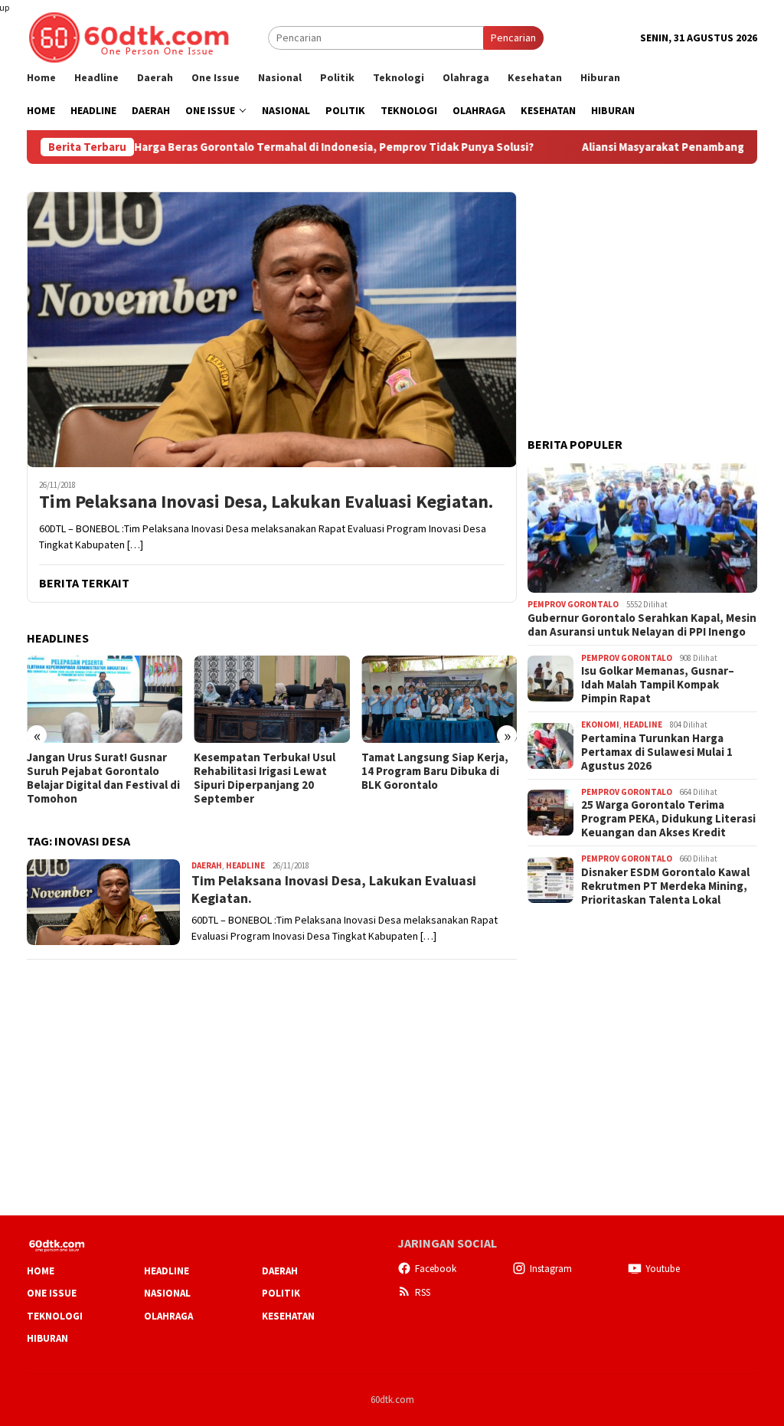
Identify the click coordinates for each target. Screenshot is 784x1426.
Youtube (662, 1268)
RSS (422, 1292)
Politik (281, 1293)
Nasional (167, 1293)
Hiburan (47, 1338)
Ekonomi (600, 724)
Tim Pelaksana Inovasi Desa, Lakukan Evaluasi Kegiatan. (266, 502)
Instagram (551, 1268)
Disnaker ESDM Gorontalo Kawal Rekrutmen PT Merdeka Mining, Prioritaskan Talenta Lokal (665, 886)
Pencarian (513, 37)
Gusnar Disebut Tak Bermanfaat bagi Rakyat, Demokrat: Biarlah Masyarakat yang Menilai (427, 778)
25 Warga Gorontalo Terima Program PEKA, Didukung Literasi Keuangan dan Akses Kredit (668, 818)
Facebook (435, 1268)
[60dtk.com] (128, 36)
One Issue (52, 1293)
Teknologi (55, 1316)
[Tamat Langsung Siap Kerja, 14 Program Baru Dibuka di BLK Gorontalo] (271, 699)
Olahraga (168, 1316)
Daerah (206, 865)
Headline (245, 865)
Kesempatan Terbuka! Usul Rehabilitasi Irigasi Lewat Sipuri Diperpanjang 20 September (97, 778)
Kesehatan (288, 1316)
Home (40, 1270)
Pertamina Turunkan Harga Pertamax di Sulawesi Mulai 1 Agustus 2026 (657, 752)
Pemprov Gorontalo (573, 604)
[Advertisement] (642, 287)
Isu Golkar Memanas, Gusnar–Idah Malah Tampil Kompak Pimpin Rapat (657, 684)
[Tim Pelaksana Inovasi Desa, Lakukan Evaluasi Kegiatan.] (272, 329)
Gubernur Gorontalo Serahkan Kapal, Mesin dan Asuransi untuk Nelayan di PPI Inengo (642, 625)
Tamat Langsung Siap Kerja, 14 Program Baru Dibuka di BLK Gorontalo (267, 771)
